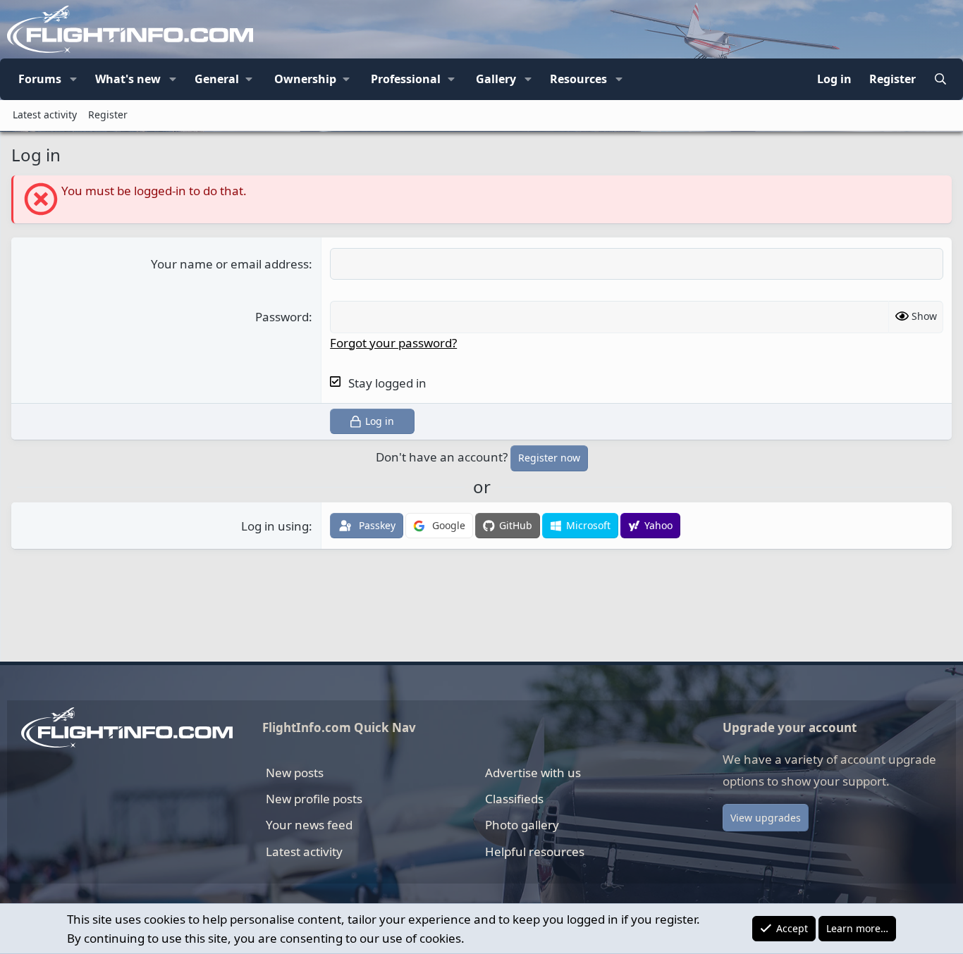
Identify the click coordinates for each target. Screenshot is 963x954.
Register (108, 114)
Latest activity (45, 114)
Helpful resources (534, 851)
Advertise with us (533, 772)
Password (282, 317)
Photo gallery (522, 825)
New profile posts (314, 799)
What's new (128, 79)
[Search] (940, 79)
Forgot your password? (393, 343)
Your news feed (309, 825)
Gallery (496, 79)
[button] (73, 79)
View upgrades (765, 817)
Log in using (275, 526)
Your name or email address (230, 264)
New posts (295, 772)
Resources (578, 79)
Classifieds (514, 799)
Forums (39, 79)
